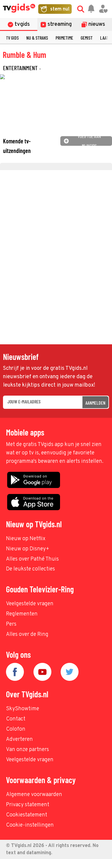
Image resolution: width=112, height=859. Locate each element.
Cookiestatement (26, 815)
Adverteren (19, 739)
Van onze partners (27, 749)
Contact (15, 719)
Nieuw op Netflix (25, 538)
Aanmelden (95, 403)
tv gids (12, 37)
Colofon (15, 729)
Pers (11, 624)
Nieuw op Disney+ (27, 549)
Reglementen (22, 614)
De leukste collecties (30, 569)
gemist (87, 37)
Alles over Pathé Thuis (32, 559)
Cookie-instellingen (30, 825)
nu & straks (37, 37)
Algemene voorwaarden (34, 794)
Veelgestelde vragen (29, 603)
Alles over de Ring (27, 634)
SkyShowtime (22, 708)
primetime (64, 37)
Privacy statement (27, 804)
